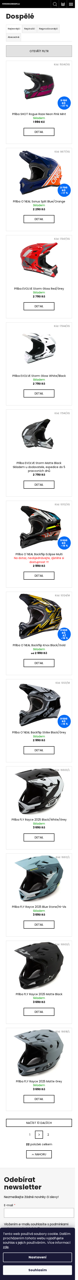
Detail (39, 132)
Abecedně (13, 37)
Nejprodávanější (48, 28)
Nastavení (38, 1257)
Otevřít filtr (39, 51)
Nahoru (40, 1154)
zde (6, 1247)
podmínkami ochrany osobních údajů (36, 1226)
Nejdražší (29, 28)
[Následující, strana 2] (39, 1135)
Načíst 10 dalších (39, 1123)
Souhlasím (37, 1270)
